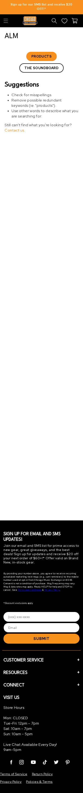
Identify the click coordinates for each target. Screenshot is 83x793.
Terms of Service (13, 774)
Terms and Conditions (30, 589)
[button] (6, 21)
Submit (41, 638)
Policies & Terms (39, 782)
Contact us (14, 130)
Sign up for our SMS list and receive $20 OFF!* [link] (41, 7)
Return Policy (42, 774)
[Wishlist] (64, 21)
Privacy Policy (51, 589)
